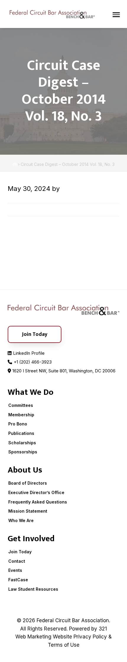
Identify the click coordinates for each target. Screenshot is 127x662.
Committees (20, 405)
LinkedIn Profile (29, 353)
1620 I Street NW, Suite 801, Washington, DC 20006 (63, 371)
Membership (21, 414)
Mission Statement (27, 511)
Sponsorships (22, 451)
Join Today (20, 551)
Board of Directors (27, 483)
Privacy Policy (90, 637)
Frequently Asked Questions (37, 501)
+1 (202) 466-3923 (33, 362)
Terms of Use (63, 645)
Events (15, 570)
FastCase (18, 579)
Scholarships (22, 442)
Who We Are (21, 520)
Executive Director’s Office (36, 492)
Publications (21, 433)
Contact (16, 561)
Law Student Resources (33, 589)
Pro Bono (17, 423)
